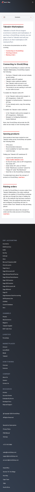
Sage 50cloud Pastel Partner (10, 274)
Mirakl (4, 353)
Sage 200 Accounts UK (9, 286)
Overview (5, 365)
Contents (17, 17)
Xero (4, 307)
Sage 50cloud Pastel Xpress (10, 277)
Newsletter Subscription (9, 425)
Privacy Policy (6, 429)
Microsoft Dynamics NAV (9, 262)
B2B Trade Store (7, 329)
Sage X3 (5, 292)
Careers (5, 380)
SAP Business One (8, 298)
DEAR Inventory (7, 247)
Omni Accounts (7, 265)
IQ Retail (5, 256)
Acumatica (6, 244)
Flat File (5, 253)
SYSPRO (5, 301)
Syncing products (11, 53)
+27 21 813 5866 (7, 444)
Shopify (5, 316)
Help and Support (7, 404)
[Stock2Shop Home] (6, 2)
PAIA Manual (6, 433)
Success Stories (7, 395)
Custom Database (8, 304)
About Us (5, 377)
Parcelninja (6, 338)
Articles (5, 392)
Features (5, 368)
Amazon (5, 347)
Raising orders (10, 55)
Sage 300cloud (7, 289)
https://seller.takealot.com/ (15, 160)
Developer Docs (7, 401)
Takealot (5, 356)
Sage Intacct (6, 268)
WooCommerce (7, 319)
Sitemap (5, 437)
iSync (4, 259)
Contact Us (6, 383)
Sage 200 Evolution (8, 283)
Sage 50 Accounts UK (8, 271)
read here (21, 177)
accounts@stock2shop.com (11, 460)
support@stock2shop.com (10, 456)
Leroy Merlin (6, 350)
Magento (5, 322)
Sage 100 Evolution (8, 280)
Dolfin (4, 250)
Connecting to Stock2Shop (14, 51)
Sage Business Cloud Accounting (12, 295)
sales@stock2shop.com (9, 452)
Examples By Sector (8, 398)
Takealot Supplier (7, 325)
